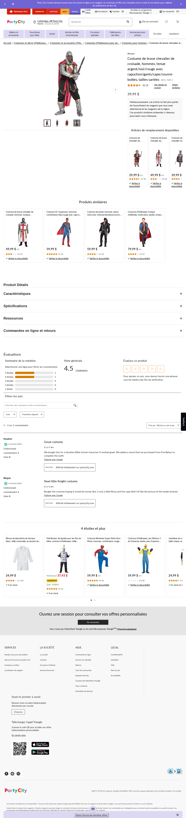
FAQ (112, 665)
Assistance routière (12, 665)
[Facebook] (6, 774)
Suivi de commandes (83, 670)
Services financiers (47, 670)
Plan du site (115, 670)
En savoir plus (19, 735)
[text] (137, 179)
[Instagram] (18, 774)
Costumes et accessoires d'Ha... (66, 43)
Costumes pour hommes (134, 43)
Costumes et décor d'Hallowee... (30, 43)
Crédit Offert (88, 11)
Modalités (114, 660)
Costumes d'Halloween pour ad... (102, 43)
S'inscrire (18, 712)
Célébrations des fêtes (115, 33)
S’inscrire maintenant (126, 629)
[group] (63, 580)
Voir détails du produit (160, 86)
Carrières (43, 660)
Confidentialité (116, 655)
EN (177, 12)
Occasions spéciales (94, 33)
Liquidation (174, 34)
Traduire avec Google (53, 460)
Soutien (115, 12)
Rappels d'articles (82, 675)
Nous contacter (81, 686)
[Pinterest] (12, 774)
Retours (78, 665)
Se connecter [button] (168, 12)
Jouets (52, 34)
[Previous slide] (4, 4)
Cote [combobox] (8, 414)
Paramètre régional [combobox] (30, 414)
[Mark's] (64, 12)
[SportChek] (53, 12)
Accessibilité (115, 675)
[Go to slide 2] (57, 123)
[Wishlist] (166, 22)
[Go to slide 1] (47, 123)
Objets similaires (176, 86)
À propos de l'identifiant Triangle (87, 681)
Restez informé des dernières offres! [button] (92, 815)
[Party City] (75, 12)
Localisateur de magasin (14, 670)
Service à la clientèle (83, 660)
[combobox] (166, 425)
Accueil (7, 43)
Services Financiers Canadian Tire (17, 660)
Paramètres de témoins (84, 691)
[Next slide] (181, 4)
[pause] (13, 4)
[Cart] (177, 22)
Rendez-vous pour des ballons (16, 655)
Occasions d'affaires (47, 665)
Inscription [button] (103, 12)
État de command (150, 22)
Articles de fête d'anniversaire (72, 33)
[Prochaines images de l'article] (115, 90)
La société (44, 655)
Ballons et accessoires (14, 33)
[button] (128, 22)
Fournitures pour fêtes (35, 33)
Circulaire (157, 34)
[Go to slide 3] (67, 123)
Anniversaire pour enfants (137, 33)
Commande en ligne (83, 655)
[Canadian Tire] (39, 12)
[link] (139, 85)
